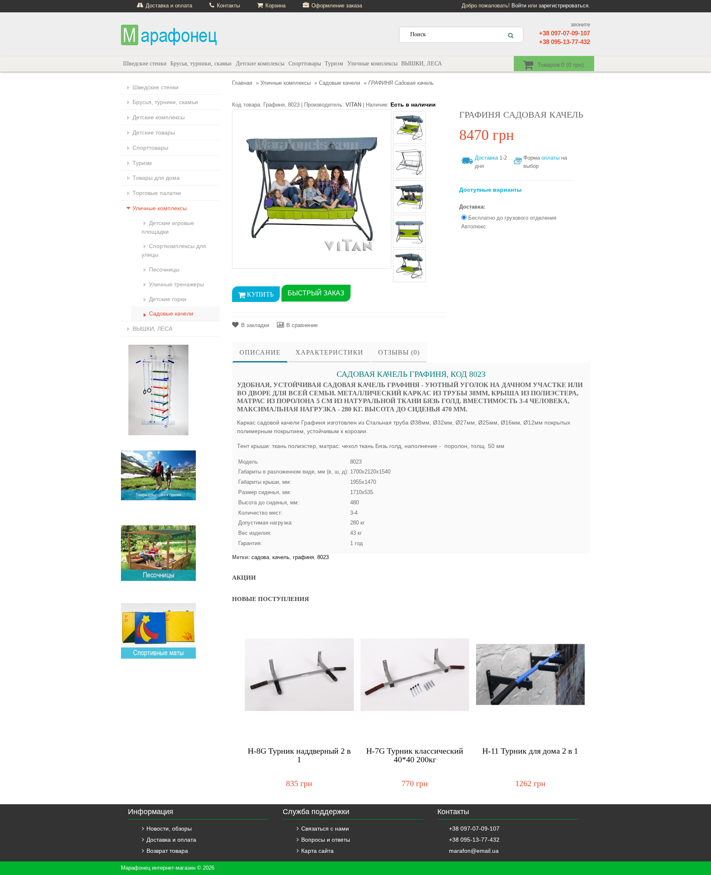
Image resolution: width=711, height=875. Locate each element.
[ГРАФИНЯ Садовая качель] (312, 189)
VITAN (353, 105)
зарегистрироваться (563, 5)
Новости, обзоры (169, 828)
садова (260, 557)
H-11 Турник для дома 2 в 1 (530, 751)
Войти (518, 5)
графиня (303, 557)
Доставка (486, 158)
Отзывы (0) (399, 352)
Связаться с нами (325, 828)
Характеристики (329, 352)
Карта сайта (317, 850)
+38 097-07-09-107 (564, 33)
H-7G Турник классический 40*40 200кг (414, 755)
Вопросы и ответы (325, 839)
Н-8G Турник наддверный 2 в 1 (299, 755)
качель (281, 557)
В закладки (255, 325)
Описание (260, 352)
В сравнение (302, 325)
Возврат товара (167, 850)
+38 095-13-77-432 (564, 41)
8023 (323, 557)
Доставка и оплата (171, 839)
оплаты (550, 158)
